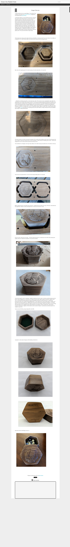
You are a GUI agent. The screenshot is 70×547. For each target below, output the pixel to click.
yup (21, 107)
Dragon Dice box (35, 10)
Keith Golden (41, 475)
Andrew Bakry (23, 15)
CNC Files (8, 4)
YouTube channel (28, 14)
